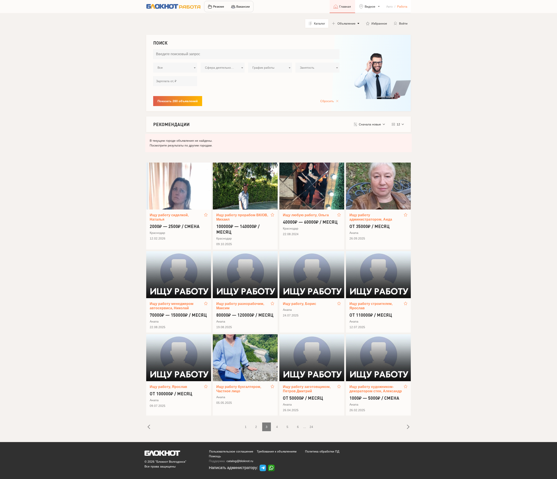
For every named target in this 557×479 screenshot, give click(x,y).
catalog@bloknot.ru (239, 461)
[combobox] (175, 68)
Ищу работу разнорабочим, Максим (240, 306)
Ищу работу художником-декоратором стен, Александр (375, 389)
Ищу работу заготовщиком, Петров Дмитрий (307, 389)
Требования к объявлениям (277, 451)
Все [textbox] (160, 67)
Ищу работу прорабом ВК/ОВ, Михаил (242, 217)
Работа (402, 6)
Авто (389, 6)
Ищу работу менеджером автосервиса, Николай (171, 306)
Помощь (215, 456)
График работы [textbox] (263, 67)
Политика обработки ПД (322, 451)
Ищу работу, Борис (299, 304)
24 (311, 427)
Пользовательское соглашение (231, 451)
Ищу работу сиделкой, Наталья (169, 217)
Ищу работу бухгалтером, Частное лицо (238, 389)
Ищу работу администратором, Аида (370, 217)
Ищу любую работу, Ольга (306, 215)
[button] (345, 23)
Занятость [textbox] (307, 67)
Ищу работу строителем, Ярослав (371, 306)
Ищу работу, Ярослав (168, 387)
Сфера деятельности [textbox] (220, 67)
